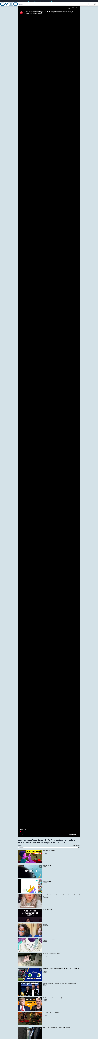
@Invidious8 (76, 845)
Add (79, 847)
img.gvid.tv (36, 1)
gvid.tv (30, 1)
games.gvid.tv (43, 1)
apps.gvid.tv (51, 1)
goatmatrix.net (23, 1)
